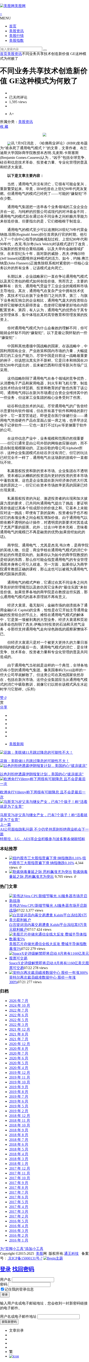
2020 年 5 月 (18, 1063)
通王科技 (71, 1253)
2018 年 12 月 (19, 1116)
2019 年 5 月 (18, 1106)
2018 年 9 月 (18, 1130)
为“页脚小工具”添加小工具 (21, 1249)
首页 (12, 26)
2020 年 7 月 (18, 1053)
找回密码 (23, 1269)
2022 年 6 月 (18, 1015)
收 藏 (4, 126)
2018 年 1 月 (18, 1164)
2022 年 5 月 (18, 1020)
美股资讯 (16, 31)
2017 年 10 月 (19, 1178)
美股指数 (16, 40)
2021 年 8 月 (18, 1034)
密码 (3, 1284)
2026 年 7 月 (18, 1001)
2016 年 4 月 (18, 1226)
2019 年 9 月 (18, 1087)
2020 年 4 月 (18, 1068)
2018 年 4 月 (18, 1154)
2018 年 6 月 (18, 1144)
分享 (3, 707)
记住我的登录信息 (19, 1289)
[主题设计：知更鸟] (53, 1258)
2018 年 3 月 (18, 1159)
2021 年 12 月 (19, 1029)
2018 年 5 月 (18, 1149)
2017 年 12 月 (19, 1168)
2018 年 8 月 (18, 1135)
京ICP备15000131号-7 (24, 1258)
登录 (5, 1269)
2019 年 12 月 (19, 1072)
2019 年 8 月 (18, 1092)
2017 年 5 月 (18, 1202)
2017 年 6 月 (18, 1197)
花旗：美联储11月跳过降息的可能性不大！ (34, 761)
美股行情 (16, 36)
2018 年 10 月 (19, 1125)
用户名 (5, 1279)
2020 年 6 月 (18, 1058)
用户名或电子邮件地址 (18, 1316)
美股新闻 (16, 744)
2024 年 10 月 (19, 1005)
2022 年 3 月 (18, 1025)
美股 (39, 1253)
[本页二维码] (14, 1356)
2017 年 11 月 (19, 1173)
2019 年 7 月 (18, 1096)
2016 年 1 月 (18, 1240)
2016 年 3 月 (18, 1231)
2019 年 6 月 (18, 1101)
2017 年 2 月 (18, 1216)
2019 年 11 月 (19, 1077)
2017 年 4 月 (18, 1207)
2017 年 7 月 (18, 1192)
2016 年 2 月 (18, 1235)
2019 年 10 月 (19, 1082)
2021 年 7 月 (18, 1039)
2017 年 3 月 (18, 1211)
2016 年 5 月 (18, 1221)
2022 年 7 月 (18, 1010)
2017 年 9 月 (18, 1183)
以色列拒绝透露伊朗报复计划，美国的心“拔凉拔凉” (42, 774)
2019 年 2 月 (18, 1111)
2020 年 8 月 (18, 1049)
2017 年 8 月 (18, 1187)
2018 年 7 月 (18, 1140)
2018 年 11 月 (19, 1120)
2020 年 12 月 (19, 1044)
